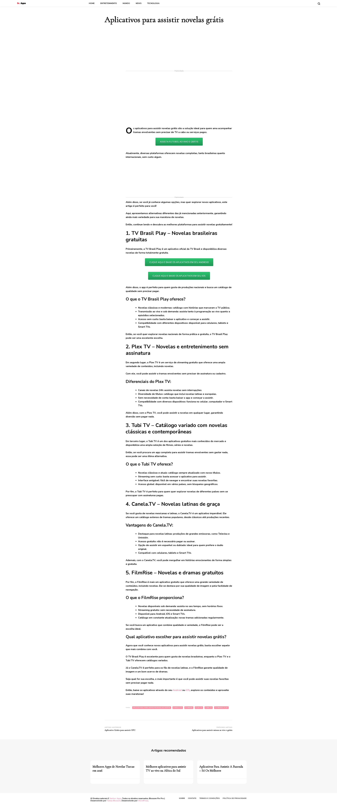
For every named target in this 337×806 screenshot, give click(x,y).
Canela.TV (177, 708)
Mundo (126, 3)
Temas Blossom (114, 800)
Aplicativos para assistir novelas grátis (151, 708)
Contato (192, 798)
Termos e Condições (209, 798)
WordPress (143, 800)
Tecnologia (153, 3)
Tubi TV (208, 708)
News (138, 3)
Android (177, 690)
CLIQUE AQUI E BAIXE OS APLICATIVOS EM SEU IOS (179, 275)
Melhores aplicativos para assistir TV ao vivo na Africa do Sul (166, 768)
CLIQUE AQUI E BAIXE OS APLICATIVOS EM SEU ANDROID (179, 262)
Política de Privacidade (235, 798)
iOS (188, 690)
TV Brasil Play (221, 708)
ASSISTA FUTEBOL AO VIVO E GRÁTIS (179, 141)
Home (92, 3)
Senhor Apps (115, 798)
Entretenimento (108, 3)
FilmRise (188, 708)
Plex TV (199, 708)
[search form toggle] (319, 3)
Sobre (182, 798)
